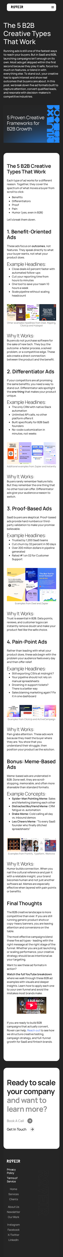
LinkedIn (13, 1240)
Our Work (13, 1217)
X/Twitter (13, 1234)
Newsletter (13, 1212)
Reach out (33, 1030)
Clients (13, 1199)
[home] (16, 7)
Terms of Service (12, 1179)
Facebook (13, 1229)
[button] (53, 7)
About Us (13, 1207)
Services (13, 1194)
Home (13, 1189)
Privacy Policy (11, 1171)
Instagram (13, 1224)
